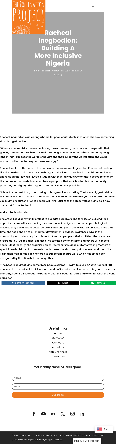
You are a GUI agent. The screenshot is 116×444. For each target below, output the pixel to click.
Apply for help (58, 352)
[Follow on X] (63, 414)
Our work (58, 342)
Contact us (58, 356)
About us (58, 347)
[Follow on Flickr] (53, 414)
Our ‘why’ (58, 338)
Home (58, 333)
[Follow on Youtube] (43, 414)
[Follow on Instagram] (72, 414)
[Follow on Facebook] (34, 414)
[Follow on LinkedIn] (82, 414)
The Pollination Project (47, 70)
